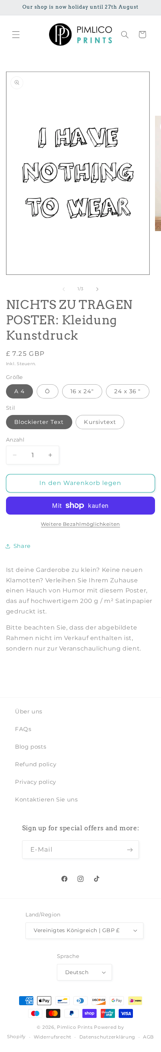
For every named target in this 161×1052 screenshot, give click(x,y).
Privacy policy (35, 782)
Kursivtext (100, 422)
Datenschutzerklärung (107, 1037)
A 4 (19, 391)
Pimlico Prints (74, 1027)
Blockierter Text (39, 422)
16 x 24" (82, 391)
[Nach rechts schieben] (97, 289)
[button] (15, 34)
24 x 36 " (127, 391)
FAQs (23, 729)
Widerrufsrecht (53, 1037)
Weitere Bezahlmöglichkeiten (80, 524)
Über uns (28, 711)
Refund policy (35, 764)
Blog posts (30, 746)
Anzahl (15, 440)
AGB (148, 1037)
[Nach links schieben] (63, 289)
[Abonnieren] (130, 849)
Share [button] (22, 546)
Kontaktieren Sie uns (46, 799)
